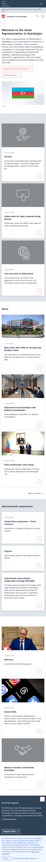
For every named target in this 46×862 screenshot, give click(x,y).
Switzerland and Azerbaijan (17, 17)
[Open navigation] (43, 16)
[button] (42, 799)
